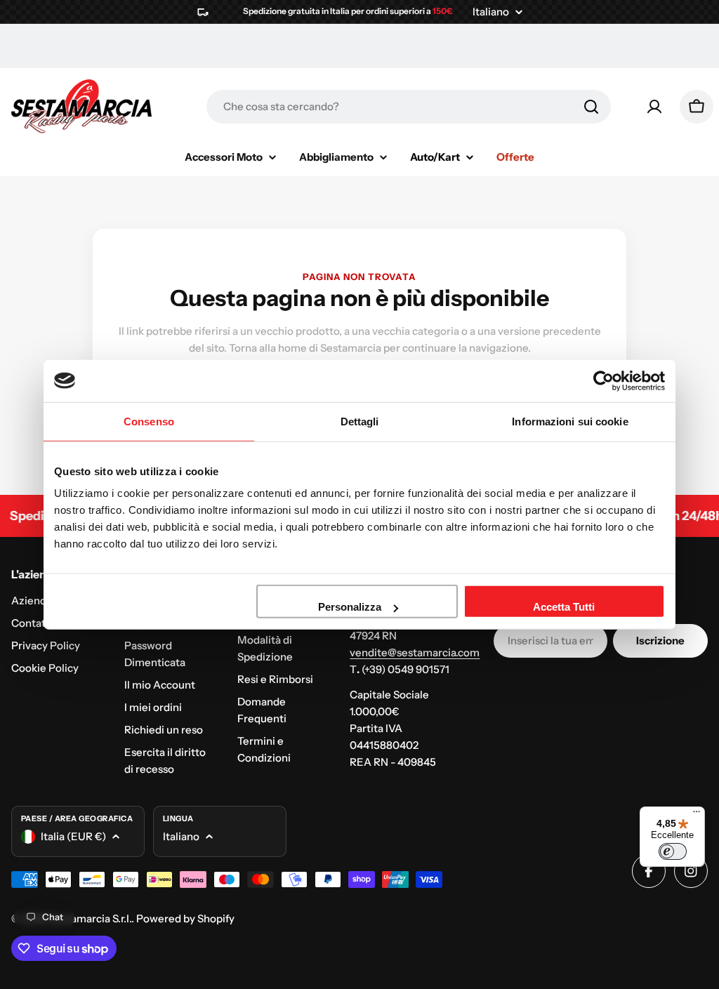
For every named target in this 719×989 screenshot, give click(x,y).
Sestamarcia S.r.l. (90, 918)
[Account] (654, 106)
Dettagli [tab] (360, 421)
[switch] (673, 851)
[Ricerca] (591, 106)
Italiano (491, 11)
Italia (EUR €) (73, 836)
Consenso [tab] (149, 421)
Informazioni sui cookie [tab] (570, 421)
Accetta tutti (564, 607)
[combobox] (408, 107)
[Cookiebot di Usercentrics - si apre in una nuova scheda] (603, 380)
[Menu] (696, 815)
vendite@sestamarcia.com (415, 652)
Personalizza (349, 607)
